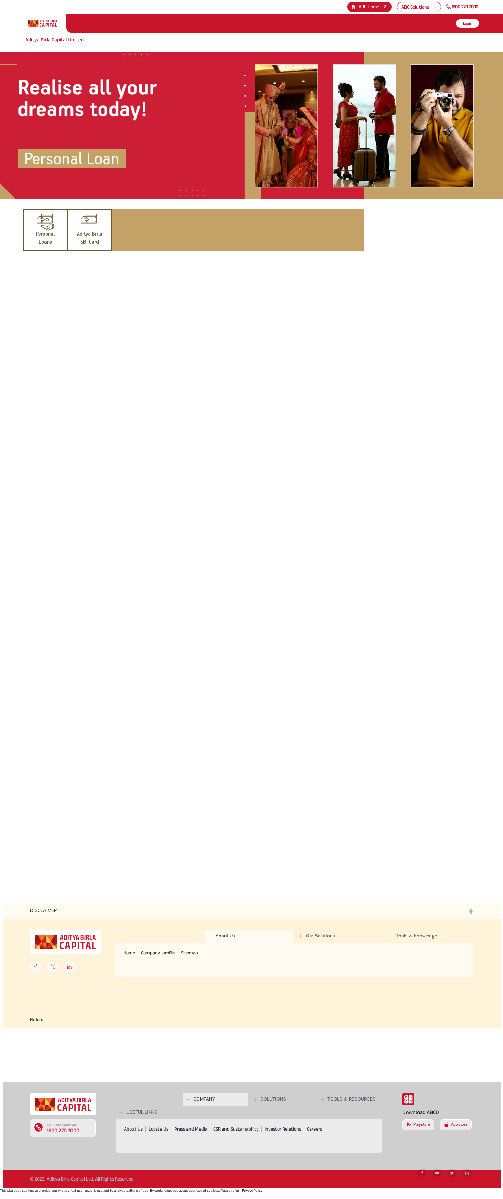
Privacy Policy (252, 1190)
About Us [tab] (225, 936)
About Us (133, 1129)
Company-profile (158, 952)
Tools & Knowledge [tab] (416, 936)
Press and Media (190, 1129)
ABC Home (369, 6)
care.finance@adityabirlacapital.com (150, 672)
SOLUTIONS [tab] (273, 1099)
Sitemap (189, 952)
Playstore (421, 1125)
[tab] (45, 230)
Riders (36, 1019)
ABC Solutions (415, 7)
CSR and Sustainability (236, 1129)
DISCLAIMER (43, 911)
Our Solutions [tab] (320, 936)
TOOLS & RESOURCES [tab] (351, 1099)
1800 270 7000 (63, 1130)
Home (129, 952)
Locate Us (158, 1129)
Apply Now (58, 620)
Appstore (459, 1125)
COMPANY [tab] (204, 1099)
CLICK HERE (94, 333)
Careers (314, 1129)
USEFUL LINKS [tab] (141, 1112)
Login (467, 23)
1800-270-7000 (465, 6)
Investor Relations (283, 1129)
